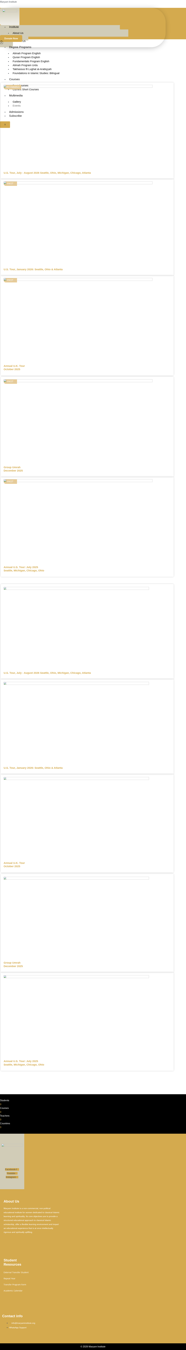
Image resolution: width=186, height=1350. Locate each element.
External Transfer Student (16, 1272)
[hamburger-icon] (124, 27)
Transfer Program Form (15, 1284)
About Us (18, 33)
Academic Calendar (13, 1290)
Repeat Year (9, 1278)
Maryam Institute (8, 2)
